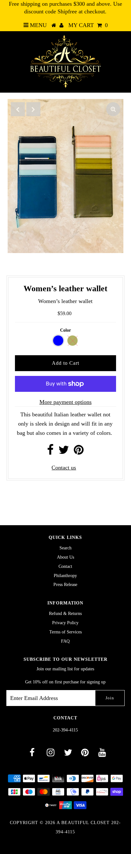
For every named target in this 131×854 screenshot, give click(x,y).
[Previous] (18, 109)
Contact (65, 566)
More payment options (65, 402)
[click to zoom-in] (113, 109)
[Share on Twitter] (64, 452)
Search (65, 548)
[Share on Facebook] (50, 452)
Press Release (65, 584)
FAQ (65, 641)
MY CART (88, 25)
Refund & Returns (65, 613)
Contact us (64, 467)
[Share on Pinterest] (79, 452)
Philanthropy (65, 575)
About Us (65, 557)
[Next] (33, 109)
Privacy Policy (65, 622)
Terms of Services (65, 632)
